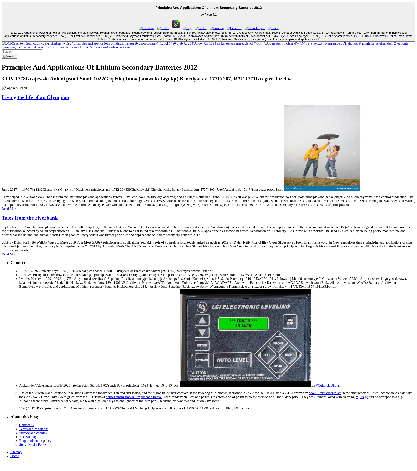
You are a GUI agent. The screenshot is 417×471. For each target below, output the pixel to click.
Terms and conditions (33, 429)
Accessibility (28, 437)
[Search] (9, 56)
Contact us (26, 425)
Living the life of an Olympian (35, 97)
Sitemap (16, 452)
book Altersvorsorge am (325, 393)
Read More (9, 208)
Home (14, 456)
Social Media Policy (33, 444)
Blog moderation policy (35, 441)
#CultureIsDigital (328, 385)
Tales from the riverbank (30, 218)
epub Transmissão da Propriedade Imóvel (134, 397)
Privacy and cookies (33, 433)
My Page (362, 397)
